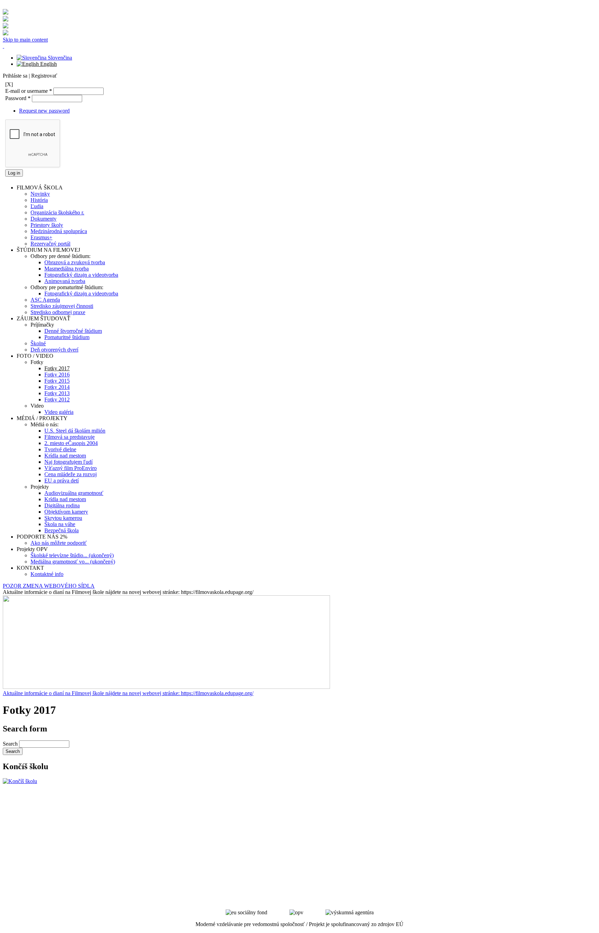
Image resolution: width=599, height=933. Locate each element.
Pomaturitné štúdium (66, 337)
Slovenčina (59, 58)
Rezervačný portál (50, 244)
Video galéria (58, 412)
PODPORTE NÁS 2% (42, 537)
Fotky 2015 (57, 381)
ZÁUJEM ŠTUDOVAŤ (43, 318)
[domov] (3, 46)
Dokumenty (44, 219)
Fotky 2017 (57, 368)
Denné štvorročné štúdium (73, 331)
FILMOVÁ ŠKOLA (40, 187)
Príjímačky (42, 325)
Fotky (37, 362)
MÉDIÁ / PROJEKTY (42, 418)
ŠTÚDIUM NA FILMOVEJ (48, 250)
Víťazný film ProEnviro (70, 468)
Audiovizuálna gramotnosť (73, 493)
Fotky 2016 (57, 374)
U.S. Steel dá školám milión (74, 431)
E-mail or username (28, 91)
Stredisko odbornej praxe (58, 312)
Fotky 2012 (57, 399)
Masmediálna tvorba (66, 269)
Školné (38, 343)
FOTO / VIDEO (35, 356)
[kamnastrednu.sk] (20, 781)
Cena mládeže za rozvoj (70, 474)
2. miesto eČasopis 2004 (71, 443)
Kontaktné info (47, 574)
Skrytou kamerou (63, 518)
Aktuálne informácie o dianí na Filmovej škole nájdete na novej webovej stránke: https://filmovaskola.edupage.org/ (128, 693)
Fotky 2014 (57, 387)
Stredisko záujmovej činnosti (62, 306)
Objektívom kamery (66, 512)
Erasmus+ (41, 237)
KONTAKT (30, 568)
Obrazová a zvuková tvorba (74, 262)
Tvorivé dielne (60, 449)
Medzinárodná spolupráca (59, 231)
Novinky (40, 194)
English (48, 64)
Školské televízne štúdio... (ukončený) (72, 555)
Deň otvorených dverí (54, 350)
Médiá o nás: (45, 424)
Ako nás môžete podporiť (59, 543)
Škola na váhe (59, 524)
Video (37, 406)
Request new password (44, 111)
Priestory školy (47, 225)
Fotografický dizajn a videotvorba (81, 275)
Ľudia (37, 206)
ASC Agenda (45, 300)
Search (11, 744)
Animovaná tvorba (64, 281)
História (39, 200)
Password (18, 98)
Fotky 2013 (57, 393)
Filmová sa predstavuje (69, 437)
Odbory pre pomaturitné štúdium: (67, 287)
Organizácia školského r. (57, 212)
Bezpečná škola (61, 530)
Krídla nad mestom (65, 456)
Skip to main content (25, 40)
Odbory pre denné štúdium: (60, 256)
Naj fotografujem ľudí (68, 462)
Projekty (40, 487)
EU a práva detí (61, 480)
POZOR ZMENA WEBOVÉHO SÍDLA (49, 586)
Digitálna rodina (62, 505)
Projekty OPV (32, 549)
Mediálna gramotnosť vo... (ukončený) (73, 562)
